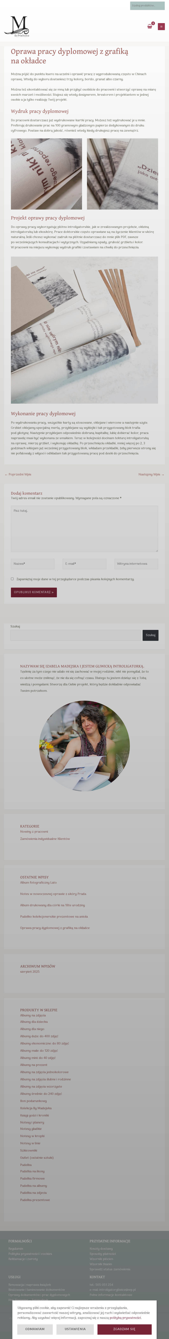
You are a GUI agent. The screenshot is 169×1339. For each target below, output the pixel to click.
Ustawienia (75, 1329)
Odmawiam (35, 1329)
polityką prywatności (125, 1318)
